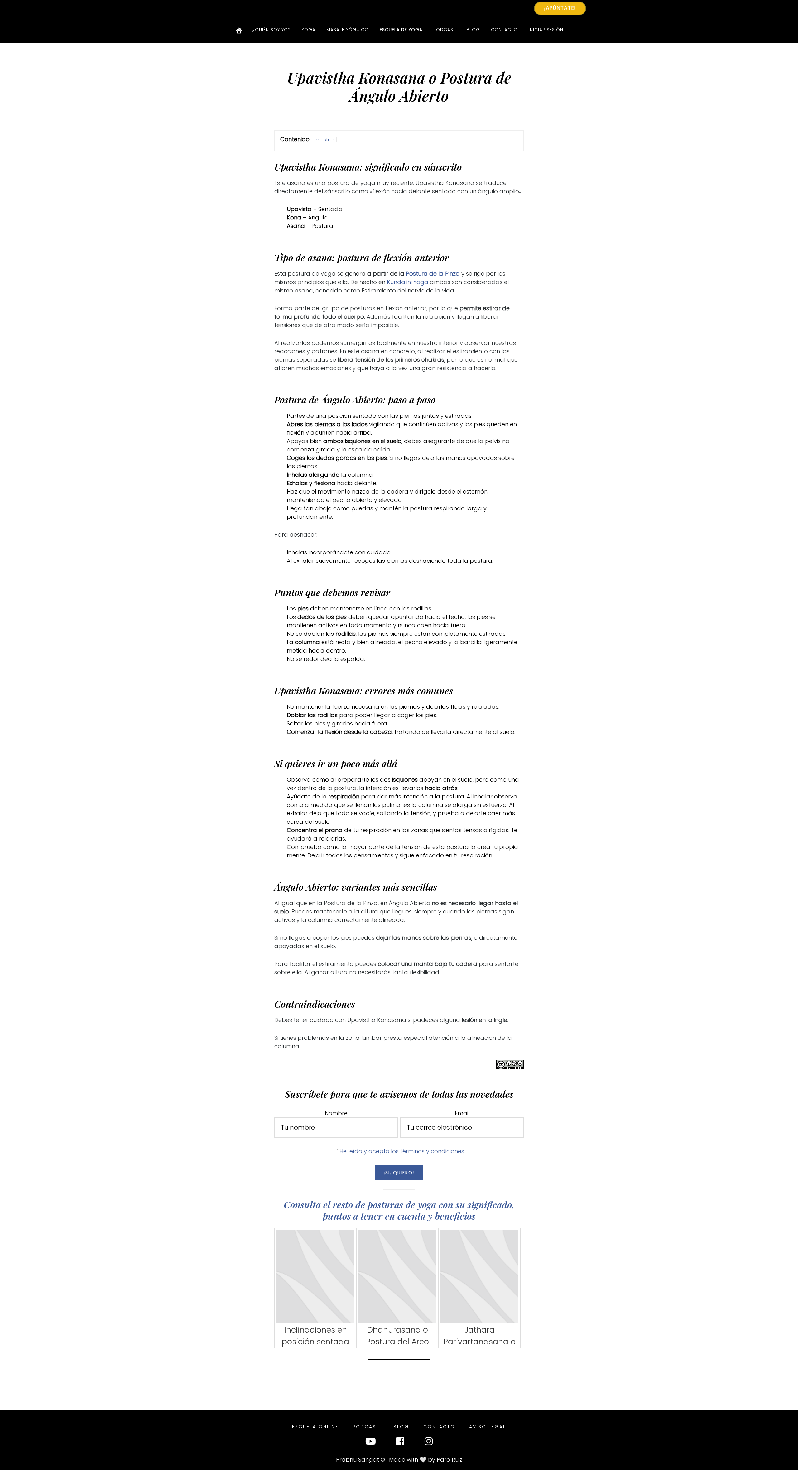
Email (462, 1113)
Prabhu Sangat (357, 1459)
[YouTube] (370, 1443)
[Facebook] (400, 1443)
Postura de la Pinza (433, 273)
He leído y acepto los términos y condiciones (401, 1151)
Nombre (336, 1113)
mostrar (325, 140)
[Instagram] (428, 1443)
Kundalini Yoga (407, 282)
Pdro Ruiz (449, 1459)
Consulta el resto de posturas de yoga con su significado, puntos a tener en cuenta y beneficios (399, 1210)
